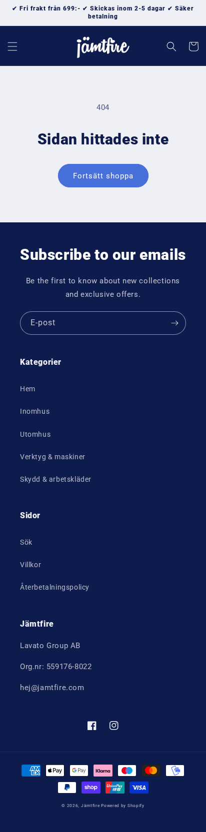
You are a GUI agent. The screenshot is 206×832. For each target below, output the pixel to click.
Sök (26, 542)
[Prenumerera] (175, 323)
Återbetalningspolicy (55, 587)
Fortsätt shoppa (103, 175)
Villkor (30, 565)
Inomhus (35, 411)
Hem (28, 389)
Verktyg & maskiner (53, 457)
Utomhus (35, 434)
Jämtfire (90, 805)
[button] (13, 46)
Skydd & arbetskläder (56, 479)
